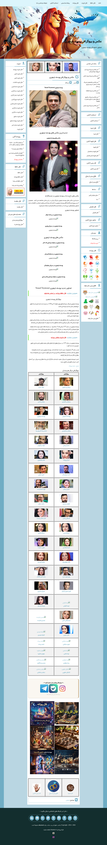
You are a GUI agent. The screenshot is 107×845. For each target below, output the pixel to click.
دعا (97, 199)
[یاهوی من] (75, 818)
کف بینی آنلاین (94, 168)
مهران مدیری (41, 591)
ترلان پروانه (66, 460)
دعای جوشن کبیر (93, 195)
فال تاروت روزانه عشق (16, 120)
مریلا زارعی (66, 532)
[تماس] (53, 818)
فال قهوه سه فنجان (93, 151)
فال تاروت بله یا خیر (17, 124)
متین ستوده (41, 547)
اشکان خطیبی (66, 672)
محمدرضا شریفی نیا (41, 430)
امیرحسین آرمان (66, 591)
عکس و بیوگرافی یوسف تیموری (83, 41)
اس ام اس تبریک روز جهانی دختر (91, 106)
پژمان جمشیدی (66, 430)
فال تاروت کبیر (18, 73)
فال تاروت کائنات (18, 82)
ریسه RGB (95, 238)
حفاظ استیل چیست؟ (17, 148)
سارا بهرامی (66, 445)
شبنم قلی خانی (66, 620)
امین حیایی (41, 474)
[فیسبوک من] (64, 818)
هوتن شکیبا (41, 653)
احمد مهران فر (66, 474)
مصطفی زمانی (66, 518)
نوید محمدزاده (41, 489)
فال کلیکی (95, 212)
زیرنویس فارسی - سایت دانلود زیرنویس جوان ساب (16, 143)
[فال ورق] (42, 762)
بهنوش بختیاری (66, 401)
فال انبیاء (95, 133)
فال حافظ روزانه (18, 176)
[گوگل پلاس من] (43, 818)
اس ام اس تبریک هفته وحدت (93, 91)
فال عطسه (20, 206)
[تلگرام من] (70, 818)
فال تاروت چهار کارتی (17, 95)
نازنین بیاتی (66, 489)
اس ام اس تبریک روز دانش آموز (91, 76)
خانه (99, 2)
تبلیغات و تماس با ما (41, 2)
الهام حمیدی (41, 634)
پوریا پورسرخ (66, 576)
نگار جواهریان (66, 562)
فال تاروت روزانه (18, 69)
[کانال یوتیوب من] (37, 818)
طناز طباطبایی (41, 460)
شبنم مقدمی (66, 547)
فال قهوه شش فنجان (92, 155)
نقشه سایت (46, 829)
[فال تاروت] (67, 713)
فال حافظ (92, 2)
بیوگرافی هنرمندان (17, 220)
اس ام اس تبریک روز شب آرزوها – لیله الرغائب (92, 70)
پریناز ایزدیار (41, 605)
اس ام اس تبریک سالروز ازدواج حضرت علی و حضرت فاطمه (92, 99)
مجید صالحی (66, 644)
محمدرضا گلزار (41, 663)
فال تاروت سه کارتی (17, 90)
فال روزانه (75, 2)
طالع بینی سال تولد (93, 318)
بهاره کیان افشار (41, 576)
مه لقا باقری (41, 532)
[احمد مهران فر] (71, 67)
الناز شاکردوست (41, 518)
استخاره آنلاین (54, 2)
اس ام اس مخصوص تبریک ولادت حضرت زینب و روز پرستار (92, 84)
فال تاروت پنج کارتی (17, 99)
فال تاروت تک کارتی (17, 86)
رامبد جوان (41, 503)
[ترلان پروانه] (53, 67)
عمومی (68, 800)
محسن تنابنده (41, 620)
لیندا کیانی (66, 605)
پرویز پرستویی (66, 387)
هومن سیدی (66, 503)
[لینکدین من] (32, 818)
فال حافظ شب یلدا (18, 181)
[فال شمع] (42, 738)
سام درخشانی (41, 672)
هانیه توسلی (41, 562)
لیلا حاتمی (66, 653)
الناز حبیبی (66, 634)
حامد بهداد (41, 644)
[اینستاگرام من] (59, 818)
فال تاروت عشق (18, 116)
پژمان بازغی (41, 401)
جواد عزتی (41, 387)
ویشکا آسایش (66, 416)
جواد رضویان (41, 445)
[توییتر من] (48, 818)
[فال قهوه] (67, 738)
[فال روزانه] (42, 713)
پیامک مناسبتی (65, 2)
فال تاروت (84, 2)
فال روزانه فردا (18, 224)
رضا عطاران (66, 663)
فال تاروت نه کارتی (17, 107)
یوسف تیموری (41, 416)
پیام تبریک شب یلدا (17, 185)
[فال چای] (67, 762)
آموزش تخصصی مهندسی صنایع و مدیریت (16, 153)
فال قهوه (95, 147)
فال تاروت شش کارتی (16, 103)
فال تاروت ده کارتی (17, 112)
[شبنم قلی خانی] (36, 67)
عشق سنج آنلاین (93, 225)
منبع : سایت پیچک (74, 365)
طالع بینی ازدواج (93, 181)
